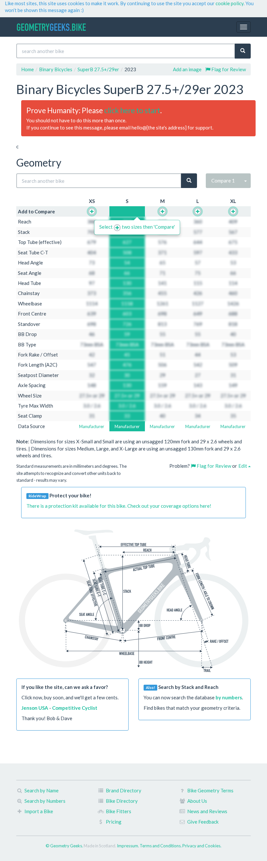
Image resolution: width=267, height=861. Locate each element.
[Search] (243, 51)
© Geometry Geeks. (65, 845)
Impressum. (128, 845)
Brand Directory (123, 790)
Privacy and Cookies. (201, 845)
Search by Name (41, 790)
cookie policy (230, 3)
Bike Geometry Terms (210, 790)
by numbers (229, 697)
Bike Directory (122, 801)
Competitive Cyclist (74, 708)
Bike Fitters (118, 811)
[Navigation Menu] (243, 27)
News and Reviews (207, 811)
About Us (197, 801)
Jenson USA (34, 708)
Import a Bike (38, 811)
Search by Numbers (44, 801)
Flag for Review (228, 69)
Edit (243, 466)
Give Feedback (202, 822)
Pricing (113, 822)
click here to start (132, 110)
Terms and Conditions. (161, 845)
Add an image (187, 69)
